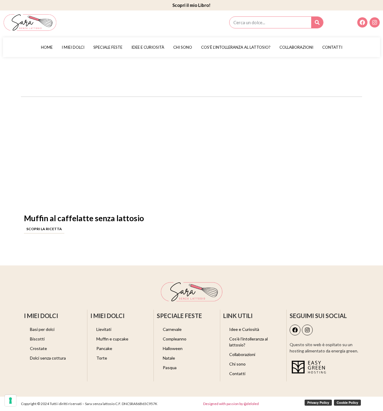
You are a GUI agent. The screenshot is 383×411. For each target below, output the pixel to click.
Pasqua (170, 367)
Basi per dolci (42, 329)
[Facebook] (362, 22)
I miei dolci (73, 47)
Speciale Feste (107, 47)
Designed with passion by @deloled (231, 403)
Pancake (104, 348)
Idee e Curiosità (147, 47)
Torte (101, 357)
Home (47, 47)
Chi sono (182, 47)
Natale (169, 357)
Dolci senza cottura (48, 357)
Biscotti (37, 338)
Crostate (38, 348)
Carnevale (172, 329)
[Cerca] (317, 22)
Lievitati (103, 329)
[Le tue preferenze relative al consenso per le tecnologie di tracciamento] (10, 400)
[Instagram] (374, 22)
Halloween (173, 348)
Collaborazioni (296, 47)
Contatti (332, 47)
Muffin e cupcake (112, 338)
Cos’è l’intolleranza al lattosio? (235, 47)
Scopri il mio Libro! (191, 5)
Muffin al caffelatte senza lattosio (84, 218)
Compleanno (174, 338)
